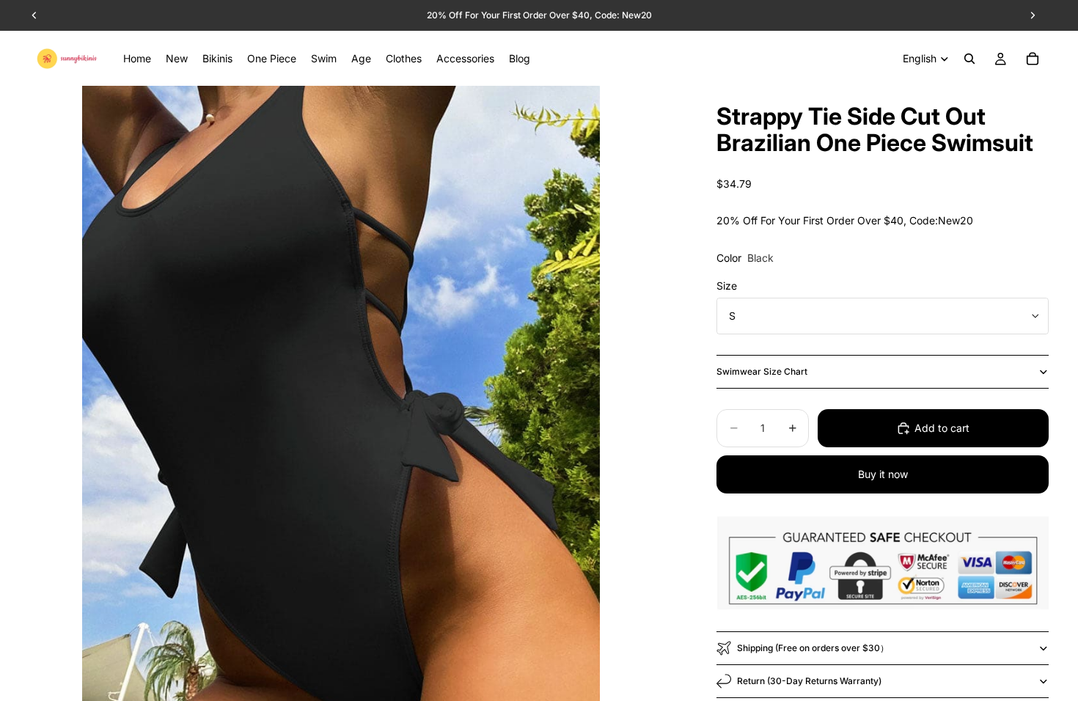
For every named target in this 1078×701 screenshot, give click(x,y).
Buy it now (883, 474)
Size (726, 285)
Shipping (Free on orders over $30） (813, 647)
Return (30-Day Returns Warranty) (809, 680)
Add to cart (941, 428)
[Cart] (1032, 59)
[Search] (969, 59)
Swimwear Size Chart (761, 371)
